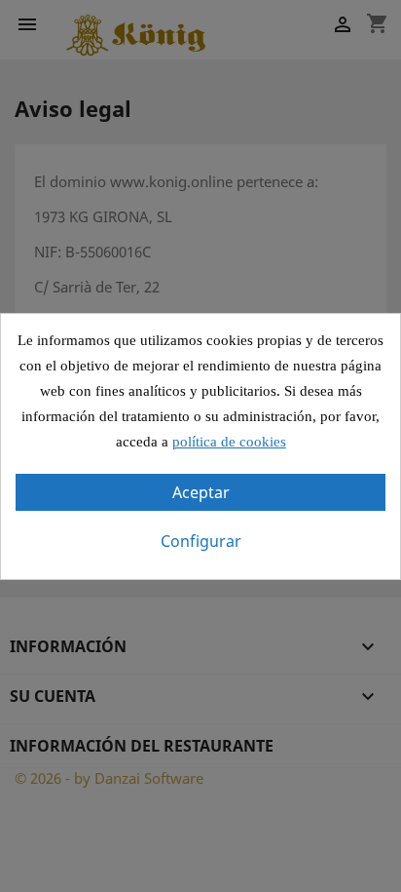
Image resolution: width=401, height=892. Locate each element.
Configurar (201, 541)
